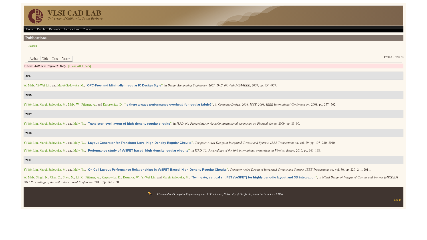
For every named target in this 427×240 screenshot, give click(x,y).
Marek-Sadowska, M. (70, 85)
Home (29, 29)
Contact (87, 29)
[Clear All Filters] (79, 66)
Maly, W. (74, 104)
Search (32, 46)
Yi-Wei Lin (43, 85)
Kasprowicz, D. (113, 104)
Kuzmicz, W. (131, 177)
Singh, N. (42, 177)
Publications (71, 29)
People (41, 29)
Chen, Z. (55, 177)
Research (54, 29)
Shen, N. (68, 177)
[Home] (35, 22)
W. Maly (29, 85)
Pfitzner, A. (88, 104)
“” (124, 85)
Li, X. (80, 177)
